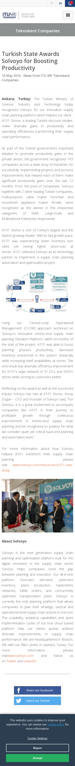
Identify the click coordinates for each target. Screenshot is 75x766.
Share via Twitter (38, 701)
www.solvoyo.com (20, 655)
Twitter (11, 661)
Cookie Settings (37, 738)
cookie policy (55, 724)
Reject (37, 748)
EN (60, 3)
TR (51, 3)
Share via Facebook (39, 690)
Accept (37, 758)
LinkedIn (30, 661)
